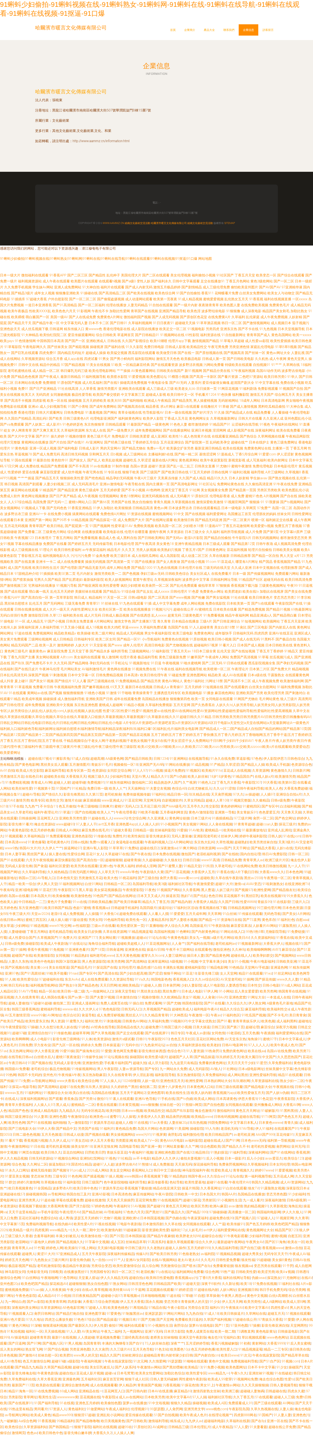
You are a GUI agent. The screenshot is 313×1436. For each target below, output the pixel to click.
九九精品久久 (69, 1111)
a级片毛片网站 (222, 938)
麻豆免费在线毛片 (95, 830)
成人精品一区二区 (46, 371)
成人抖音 (7, 681)
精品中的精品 (50, 365)
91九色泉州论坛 (152, 1045)
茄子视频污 (300, 323)
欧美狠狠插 (123, 508)
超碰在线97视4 (39, 759)
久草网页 (249, 508)
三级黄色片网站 (54, 532)
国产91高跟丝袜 (32, 973)
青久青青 (164, 621)
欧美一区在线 (57, 401)
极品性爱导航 (82, 395)
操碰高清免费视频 (133, 383)
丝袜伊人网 (229, 836)
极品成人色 (107, 538)
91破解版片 (270, 1111)
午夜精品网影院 (298, 436)
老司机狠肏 (112, 794)
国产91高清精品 (65, 305)
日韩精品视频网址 (241, 908)
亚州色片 (50, 1075)
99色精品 (236, 967)
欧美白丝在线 (79, 1093)
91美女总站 (80, 1140)
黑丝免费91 (171, 991)
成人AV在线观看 (234, 675)
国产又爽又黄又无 (46, 430)
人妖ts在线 (284, 848)
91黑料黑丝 (288, 1111)
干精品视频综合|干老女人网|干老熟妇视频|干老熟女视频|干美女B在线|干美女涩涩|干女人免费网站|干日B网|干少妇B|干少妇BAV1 (158, 741)
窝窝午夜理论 (143, 580)
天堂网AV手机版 (256, 967)
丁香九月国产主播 (21, 657)
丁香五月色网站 (238, 281)
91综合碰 (128, 591)
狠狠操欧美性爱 (72, 478)
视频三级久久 (98, 776)
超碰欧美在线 (54, 776)
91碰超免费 (177, 675)
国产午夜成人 (49, 377)
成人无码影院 (198, 1069)
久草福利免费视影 (158, 705)
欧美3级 (160, 884)
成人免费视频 (73, 914)
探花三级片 (287, 824)
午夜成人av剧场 (198, 1033)
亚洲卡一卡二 (46, 562)
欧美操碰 (84, 633)
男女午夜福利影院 (158, 633)
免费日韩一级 (97, 788)
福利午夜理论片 (46, 812)
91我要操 (272, 502)
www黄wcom (188, 878)
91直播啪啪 (154, 926)
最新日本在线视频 (138, 687)
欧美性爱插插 (280, 341)
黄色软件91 (60, 460)
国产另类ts (87, 1099)
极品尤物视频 (59, 1069)
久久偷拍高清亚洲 (258, 484)
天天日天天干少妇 (241, 1063)
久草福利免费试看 (153, 627)
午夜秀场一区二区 (277, 878)
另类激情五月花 (12, 776)
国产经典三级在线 (117, 442)
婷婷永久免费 (91, 1045)
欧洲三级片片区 (277, 860)
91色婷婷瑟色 (72, 424)
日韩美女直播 (205, 466)
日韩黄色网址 (215, 550)
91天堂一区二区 (115, 597)
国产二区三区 (77, 275)
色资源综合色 (301, 765)
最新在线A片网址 (165, 460)
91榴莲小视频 (178, 377)
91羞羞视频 (94, 412)
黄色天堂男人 (297, 359)
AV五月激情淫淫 (17, 1015)
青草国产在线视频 (144, 311)
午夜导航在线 (135, 484)
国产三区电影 (257, 627)
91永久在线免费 (222, 759)
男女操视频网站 (122, 1135)
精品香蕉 (152, 407)
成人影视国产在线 (240, 430)
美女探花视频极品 (107, 890)
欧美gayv (7, 341)
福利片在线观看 (112, 287)
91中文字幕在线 (267, 383)
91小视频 (191, 961)
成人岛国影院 (170, 556)
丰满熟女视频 (173, 967)
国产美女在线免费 (298, 591)
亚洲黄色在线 (135, 950)
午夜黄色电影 (177, 938)
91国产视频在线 (40, 1063)
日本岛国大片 (40, 896)
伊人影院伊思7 (274, 759)
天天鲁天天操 (291, 812)
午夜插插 (267, 1033)
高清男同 (305, 699)
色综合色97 (176, 1051)
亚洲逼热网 (278, 967)
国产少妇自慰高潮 (133, 973)
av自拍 (171, 1045)
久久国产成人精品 (192, 478)
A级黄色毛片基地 (280, 1003)
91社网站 (230, 1069)
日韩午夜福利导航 (250, 788)
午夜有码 (7, 890)
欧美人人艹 (117, 788)
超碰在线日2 (149, 848)
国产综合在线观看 (290, 275)
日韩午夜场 (264, 544)
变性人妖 (143, 281)
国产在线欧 (230, 854)
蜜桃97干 (270, 1039)
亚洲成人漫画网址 (85, 1003)
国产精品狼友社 (284, 890)
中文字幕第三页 (133, 395)
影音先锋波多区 (158, 836)
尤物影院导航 (275, 932)
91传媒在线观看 (250, 914)
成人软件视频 (71, 472)
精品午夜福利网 (237, 615)
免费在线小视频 (292, 383)
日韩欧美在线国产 (170, 371)
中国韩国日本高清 (50, 341)
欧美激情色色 (81, 896)
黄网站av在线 (37, 693)
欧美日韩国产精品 (58, 908)
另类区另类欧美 (269, 490)
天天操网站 (136, 788)
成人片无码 (92, 615)
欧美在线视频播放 (137, 609)
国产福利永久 (161, 281)
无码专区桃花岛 (93, 1111)
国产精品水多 (100, 651)
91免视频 (56, 950)
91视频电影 (196, 329)
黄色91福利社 (194, 681)
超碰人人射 (61, 782)
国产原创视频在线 (209, 353)
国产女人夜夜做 (168, 562)
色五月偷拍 (67, 806)
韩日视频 (11, 484)
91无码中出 (130, 1045)
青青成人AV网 (41, 782)
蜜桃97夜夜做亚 (68, 1057)
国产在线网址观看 (159, 520)
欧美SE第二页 (65, 574)
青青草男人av (253, 860)
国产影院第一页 (197, 442)
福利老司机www (102, 955)
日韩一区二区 (298, 854)
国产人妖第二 (35, 424)
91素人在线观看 (121, 1099)
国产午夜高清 (145, 544)
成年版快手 (223, 633)
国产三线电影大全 (22, 1129)
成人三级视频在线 (24, 550)
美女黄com (38, 967)
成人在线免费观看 (94, 979)
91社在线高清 (67, 389)
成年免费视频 (35, 705)
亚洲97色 (12, 973)
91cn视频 (155, 771)
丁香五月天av (180, 651)
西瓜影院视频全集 (262, 663)
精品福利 (95, 597)
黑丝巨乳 (252, 896)
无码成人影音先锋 (18, 866)
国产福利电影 (67, 448)
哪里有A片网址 (246, 562)
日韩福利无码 (243, 633)
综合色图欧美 (210, 1146)
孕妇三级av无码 (152, 574)
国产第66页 (101, 502)
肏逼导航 (88, 1015)
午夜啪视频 (170, 663)
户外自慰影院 (58, 299)
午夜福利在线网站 (284, 424)
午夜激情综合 (78, 1117)
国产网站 (110, 412)
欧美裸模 (18, 317)
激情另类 (22, 800)
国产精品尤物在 (134, 448)
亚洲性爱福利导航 (263, 1075)
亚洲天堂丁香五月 (174, 490)
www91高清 (210, 860)
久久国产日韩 (228, 902)
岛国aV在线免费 (279, 1051)
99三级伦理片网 (269, 908)
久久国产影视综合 (135, 341)
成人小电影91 (40, 1039)
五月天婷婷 (193, 687)
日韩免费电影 (74, 412)
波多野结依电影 (213, 311)
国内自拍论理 (250, 854)
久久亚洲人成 (273, 418)
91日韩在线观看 (235, 663)
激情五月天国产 (262, 395)
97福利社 (159, 794)
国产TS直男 (251, 920)
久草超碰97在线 (117, 854)
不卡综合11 (48, 806)
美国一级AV (59, 317)
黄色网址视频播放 (35, 496)
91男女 (104, 359)
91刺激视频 (58, 675)
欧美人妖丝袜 (198, 776)
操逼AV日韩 (155, 950)
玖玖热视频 (198, 1123)
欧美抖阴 (113, 1111)
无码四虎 (42, 395)
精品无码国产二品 (24, 645)
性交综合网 (137, 818)
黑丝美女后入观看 (54, 765)
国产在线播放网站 (176, 430)
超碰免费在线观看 (132, 914)
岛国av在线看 (18, 896)
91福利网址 (33, 1093)
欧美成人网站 (204, 1099)
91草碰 (223, 407)
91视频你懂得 (75, 436)
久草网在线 (291, 365)
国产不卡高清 (79, 466)
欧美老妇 (213, 1045)
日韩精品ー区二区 (117, 884)
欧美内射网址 (277, 460)
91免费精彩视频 (17, 782)
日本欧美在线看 (225, 609)
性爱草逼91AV (122, 526)
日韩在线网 (219, 472)
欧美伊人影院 (153, 418)
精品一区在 (47, 991)
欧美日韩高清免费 (298, 580)
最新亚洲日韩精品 (208, 448)
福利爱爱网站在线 (289, 1033)
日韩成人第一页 (214, 359)
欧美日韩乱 (55, 526)
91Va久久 (142, 979)
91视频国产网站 (169, 890)
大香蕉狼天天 (76, 776)
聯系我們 (228, 30)
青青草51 (93, 603)
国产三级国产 (150, 472)
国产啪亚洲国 (88, 586)
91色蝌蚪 (183, 932)
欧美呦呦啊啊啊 (259, 950)
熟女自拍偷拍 (142, 502)
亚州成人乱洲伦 (279, 830)
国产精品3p (112, 591)
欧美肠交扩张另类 (180, 448)
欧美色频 (268, 1021)
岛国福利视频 (164, 932)
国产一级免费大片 (120, 430)
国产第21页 (235, 1027)
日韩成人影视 (175, 347)
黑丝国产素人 (37, 854)
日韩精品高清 (142, 508)
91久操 (219, 412)
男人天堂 (286, 556)
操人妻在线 (57, 854)
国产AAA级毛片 (173, 806)
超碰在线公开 (183, 609)
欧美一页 (198, 699)
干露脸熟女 (275, 675)
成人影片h (54, 424)
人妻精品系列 (158, 920)
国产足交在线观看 (130, 1033)
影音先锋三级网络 (66, 1039)
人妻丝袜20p (178, 1123)
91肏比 (241, 627)
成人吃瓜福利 (92, 383)
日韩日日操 (191, 860)
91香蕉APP (57, 275)
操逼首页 (172, 896)
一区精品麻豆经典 (136, 365)
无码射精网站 (228, 401)
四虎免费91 (48, 353)
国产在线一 (186, 353)
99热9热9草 (255, 932)
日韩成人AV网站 (68, 830)
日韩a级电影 (137, 597)
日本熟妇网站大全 (217, 1081)
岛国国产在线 (178, 627)
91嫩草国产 (195, 657)
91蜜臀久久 (74, 1021)
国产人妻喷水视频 (183, 920)
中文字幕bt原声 (291, 532)
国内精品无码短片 (71, 353)
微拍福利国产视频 (137, 317)
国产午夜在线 (141, 854)
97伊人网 (210, 991)
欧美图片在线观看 (84, 281)
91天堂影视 (98, 645)
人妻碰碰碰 (16, 932)
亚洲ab (33, 407)
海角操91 (254, 1039)
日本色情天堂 (66, 878)
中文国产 (269, 1057)
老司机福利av (225, 944)
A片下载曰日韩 (246, 872)
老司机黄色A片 (58, 842)
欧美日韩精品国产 (218, 1135)
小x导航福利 (151, 639)
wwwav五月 (14, 1093)
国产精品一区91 (129, 639)
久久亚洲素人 (157, 818)
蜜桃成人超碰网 (111, 705)
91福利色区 (231, 1015)
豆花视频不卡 (234, 896)
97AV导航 (246, 1129)
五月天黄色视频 (128, 955)
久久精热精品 (57, 872)
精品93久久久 (217, 478)
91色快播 (224, 395)
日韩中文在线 (28, 365)
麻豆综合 (288, 950)
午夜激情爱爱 (203, 884)
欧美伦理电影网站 (102, 371)
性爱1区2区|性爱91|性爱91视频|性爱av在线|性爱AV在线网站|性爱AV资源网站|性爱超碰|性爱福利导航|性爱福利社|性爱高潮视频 (197, 711)
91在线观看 (17, 693)
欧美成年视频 (32, 699)
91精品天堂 (192, 866)
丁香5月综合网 (246, 454)
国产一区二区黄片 (236, 520)
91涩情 (229, 788)
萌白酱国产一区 (37, 317)
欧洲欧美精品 (128, 985)
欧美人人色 (273, 788)
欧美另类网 (115, 961)
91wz (268, 973)
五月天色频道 (51, 1135)
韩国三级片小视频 (177, 1027)
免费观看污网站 (287, 574)
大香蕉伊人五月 (203, 872)
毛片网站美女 (70, 669)
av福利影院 (193, 1140)
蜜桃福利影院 (195, 967)
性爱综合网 (75, 854)
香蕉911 (207, 293)
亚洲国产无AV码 (151, 765)
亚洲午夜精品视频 (188, 544)
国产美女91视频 (41, 681)
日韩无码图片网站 (82, 872)
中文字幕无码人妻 (74, 323)
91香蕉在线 (225, 872)
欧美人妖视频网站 (118, 580)
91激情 (111, 693)
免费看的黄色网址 (212, 1063)
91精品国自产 (242, 776)
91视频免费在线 (144, 669)
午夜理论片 (239, 669)
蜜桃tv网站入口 (80, 502)
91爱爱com (267, 454)
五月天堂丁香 (78, 651)
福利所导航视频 (232, 532)
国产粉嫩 (198, 597)
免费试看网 (153, 1003)
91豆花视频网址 (158, 944)
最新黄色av (37, 651)
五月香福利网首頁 (173, 812)
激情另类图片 (107, 389)
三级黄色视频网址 (272, 586)
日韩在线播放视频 (28, 609)
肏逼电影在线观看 (129, 842)
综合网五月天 (285, 395)
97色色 (256, 759)
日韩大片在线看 (250, 418)
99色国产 (100, 896)
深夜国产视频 (38, 675)
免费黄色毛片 (279, 305)
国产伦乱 (200, 896)
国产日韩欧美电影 (240, 359)
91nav (73, 973)
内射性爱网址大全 (84, 609)
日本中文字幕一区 (81, 675)
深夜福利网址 (265, 430)
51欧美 (116, 365)
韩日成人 (81, 597)
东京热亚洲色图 (86, 705)
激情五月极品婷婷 (167, 287)
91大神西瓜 (178, 1015)
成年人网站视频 (192, 603)
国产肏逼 (40, 866)
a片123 (299, 556)
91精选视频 (39, 926)
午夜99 (292, 586)
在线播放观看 (92, 532)
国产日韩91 (118, 323)
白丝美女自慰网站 (262, 687)
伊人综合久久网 (176, 926)
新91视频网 (193, 371)
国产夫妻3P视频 (102, 997)
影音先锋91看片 (20, 824)
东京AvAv (72, 979)
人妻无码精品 (137, 305)
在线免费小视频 (59, 514)
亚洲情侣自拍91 (40, 1033)
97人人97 (139, 771)
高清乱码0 (40, 418)
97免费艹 (264, 508)
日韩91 (141, 1039)
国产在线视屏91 (157, 1033)
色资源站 (99, 771)
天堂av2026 (40, 914)
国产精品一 (206, 920)
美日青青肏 (297, 1015)
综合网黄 (74, 532)
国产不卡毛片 (277, 1015)
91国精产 (63, 788)
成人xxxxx (161, 591)
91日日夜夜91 (163, 323)
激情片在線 (73, 800)
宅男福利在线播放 (41, 586)
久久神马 (238, 950)
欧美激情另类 (285, 776)
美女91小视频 (238, 961)
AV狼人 (215, 1069)
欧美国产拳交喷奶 (106, 395)
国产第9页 (271, 532)
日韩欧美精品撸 (100, 902)
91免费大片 (67, 938)
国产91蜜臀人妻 (170, 866)
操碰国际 (136, 1057)
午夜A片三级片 (145, 478)
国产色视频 (130, 574)
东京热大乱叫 (204, 842)
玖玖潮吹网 (241, 1081)
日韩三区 (218, 1027)
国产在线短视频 (243, 651)
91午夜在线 (165, 669)
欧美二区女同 (105, 639)
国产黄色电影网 (27, 765)
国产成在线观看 (16, 591)
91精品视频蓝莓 (140, 932)
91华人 (292, 377)
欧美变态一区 (266, 275)
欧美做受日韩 (166, 353)
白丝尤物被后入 (200, 788)
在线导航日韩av (20, 1057)
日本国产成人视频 (250, 645)
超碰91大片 (224, 884)
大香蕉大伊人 (273, 944)
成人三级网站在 (135, 454)
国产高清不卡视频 (18, 401)
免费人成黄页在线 (114, 1003)
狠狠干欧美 (130, 472)
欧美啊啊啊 (20, 1039)
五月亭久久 (195, 806)
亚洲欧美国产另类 (249, 693)
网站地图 (205, 259)
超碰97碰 (19, 1033)
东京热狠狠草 (94, 424)
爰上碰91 (21, 681)
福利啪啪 (59, 1123)
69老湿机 (234, 1033)
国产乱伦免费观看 (183, 586)
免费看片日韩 (43, 687)
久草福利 (238, 317)
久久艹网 (192, 1146)
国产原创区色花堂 (193, 317)
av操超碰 (252, 794)
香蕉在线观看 (106, 1105)
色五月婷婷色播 (42, 830)
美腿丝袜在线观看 (88, 591)
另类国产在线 (121, 502)
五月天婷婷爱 (110, 490)
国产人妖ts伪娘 (277, 1093)
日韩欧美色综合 (177, 574)
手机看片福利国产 (117, 1063)
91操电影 (7, 621)
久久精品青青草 (156, 1015)
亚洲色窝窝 (237, 997)
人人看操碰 (280, 412)
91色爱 (193, 591)
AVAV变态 (253, 884)
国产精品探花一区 (103, 520)
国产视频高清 (234, 353)
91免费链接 (296, 932)
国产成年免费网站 (103, 407)
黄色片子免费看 (59, 902)
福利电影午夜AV (206, 1009)
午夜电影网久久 (34, 347)
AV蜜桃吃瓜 (203, 609)
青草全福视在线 (130, 412)
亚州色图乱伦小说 (298, 418)
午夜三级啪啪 (87, 806)
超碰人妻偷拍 (18, 1003)
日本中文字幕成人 (292, 1039)
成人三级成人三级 (160, 389)
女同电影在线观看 (219, 699)
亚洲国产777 (87, 938)
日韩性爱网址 (301, 514)
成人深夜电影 (251, 311)
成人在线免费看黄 (70, 562)
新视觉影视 (236, 460)
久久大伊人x (88, 1009)
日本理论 (304, 615)
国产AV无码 (178, 383)
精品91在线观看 (250, 973)
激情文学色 (122, 621)
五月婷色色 (8, 908)
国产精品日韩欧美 (138, 759)
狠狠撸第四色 (180, 699)
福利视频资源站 (30, 281)
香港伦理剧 (26, 412)
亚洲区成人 (302, 633)
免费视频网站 (43, 633)
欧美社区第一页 (111, 609)
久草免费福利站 (214, 1075)
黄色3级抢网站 (261, 281)
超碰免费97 (154, 1027)
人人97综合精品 (20, 502)
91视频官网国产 (236, 502)
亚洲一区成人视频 (43, 448)
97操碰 (32, 1027)
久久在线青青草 (27, 997)
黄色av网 (161, 508)
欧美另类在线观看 (84, 866)
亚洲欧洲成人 (96, 341)
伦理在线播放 (116, 305)
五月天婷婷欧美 (94, 401)
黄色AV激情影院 (201, 812)
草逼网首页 (125, 335)
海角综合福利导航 (101, 944)
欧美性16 (176, 436)
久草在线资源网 (115, 932)
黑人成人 (63, 1105)
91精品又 (291, 651)
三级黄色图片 (192, 615)
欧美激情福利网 (292, 681)
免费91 (23, 389)
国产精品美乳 (182, 401)
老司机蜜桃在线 (20, 371)
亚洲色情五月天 (172, 1081)
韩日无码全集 (18, 985)
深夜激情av (169, 848)
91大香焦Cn (109, 914)
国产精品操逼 (204, 1057)
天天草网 (214, 914)
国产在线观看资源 (164, 365)
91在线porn (292, 836)
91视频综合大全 (55, 1093)
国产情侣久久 (52, 794)
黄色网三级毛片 (16, 651)
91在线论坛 (78, 944)
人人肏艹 (178, 944)
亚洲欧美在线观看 (132, 389)
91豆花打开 (47, 890)
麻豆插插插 (91, 800)
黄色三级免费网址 (283, 442)
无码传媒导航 (102, 544)
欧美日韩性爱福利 (67, 550)
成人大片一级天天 (56, 609)
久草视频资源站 (33, 359)
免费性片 (119, 836)
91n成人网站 (290, 985)
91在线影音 (281, 902)
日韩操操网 (27, 818)
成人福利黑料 (286, 1021)
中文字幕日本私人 (243, 1123)
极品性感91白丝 (149, 967)
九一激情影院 (78, 1123)
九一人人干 (296, 866)
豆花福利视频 (237, 550)
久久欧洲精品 (170, 997)
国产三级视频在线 (101, 681)
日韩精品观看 (115, 424)
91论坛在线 (157, 938)
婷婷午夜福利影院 (253, 836)
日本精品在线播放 (185, 621)
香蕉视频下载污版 (244, 586)
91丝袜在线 (109, 603)
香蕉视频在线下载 (212, 908)
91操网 (20, 950)
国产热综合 (248, 436)
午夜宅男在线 (93, 472)
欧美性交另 (54, 800)
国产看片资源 (228, 377)
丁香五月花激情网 (236, 526)
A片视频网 (271, 496)
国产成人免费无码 (46, 454)
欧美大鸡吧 (112, 627)
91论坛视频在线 (116, 1057)
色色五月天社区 (183, 1039)
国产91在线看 (214, 1003)
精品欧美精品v (65, 633)
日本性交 (254, 985)
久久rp (218, 788)
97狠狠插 (223, 586)
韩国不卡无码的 (30, 1075)
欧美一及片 (47, 645)
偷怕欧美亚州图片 (244, 287)
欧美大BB (114, 401)
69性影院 (192, 335)
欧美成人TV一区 (146, 1140)
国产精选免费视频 (251, 609)
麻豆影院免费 (57, 651)
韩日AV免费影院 (274, 854)
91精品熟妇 (79, 955)
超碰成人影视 (156, 395)
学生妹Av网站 (42, 287)
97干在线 (16, 806)
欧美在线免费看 (288, 430)
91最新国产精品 (139, 424)
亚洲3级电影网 (26, 890)
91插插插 (47, 574)
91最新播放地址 (254, 830)
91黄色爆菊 (36, 842)
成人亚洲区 (159, 436)
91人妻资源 (195, 1051)
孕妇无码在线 (99, 663)
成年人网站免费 (118, 568)
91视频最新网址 (249, 944)
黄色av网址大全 (278, 353)
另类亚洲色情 (239, 347)
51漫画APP (213, 526)
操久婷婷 (57, 436)
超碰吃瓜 (130, 460)
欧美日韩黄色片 (261, 597)
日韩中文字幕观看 (186, 281)
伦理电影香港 (220, 496)
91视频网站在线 (172, 335)
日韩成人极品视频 (115, 615)
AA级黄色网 (114, 759)
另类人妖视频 (146, 550)
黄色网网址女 (199, 418)
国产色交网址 (285, 818)
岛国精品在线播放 (155, 699)
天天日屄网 (108, 985)
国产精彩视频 (79, 347)
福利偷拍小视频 (203, 275)
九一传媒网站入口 (99, 991)
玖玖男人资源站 (97, 1087)
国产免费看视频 (86, 538)
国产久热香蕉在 (203, 705)
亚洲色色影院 (82, 836)
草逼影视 (243, 759)
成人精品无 (34, 621)
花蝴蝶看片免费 (226, 293)
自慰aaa (302, 920)
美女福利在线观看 (87, 657)
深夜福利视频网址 (33, 1099)
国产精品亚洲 (67, 490)
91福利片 (107, 1129)
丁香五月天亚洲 (292, 621)
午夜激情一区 (199, 1015)
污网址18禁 (214, 681)
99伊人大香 (46, 1129)
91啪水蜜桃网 (190, 663)
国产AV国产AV (270, 287)
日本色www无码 (253, 1140)
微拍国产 (188, 854)
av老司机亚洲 (244, 1135)
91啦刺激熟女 (272, 884)
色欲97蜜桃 (81, 908)
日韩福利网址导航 (224, 580)
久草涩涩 (144, 460)
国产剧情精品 (191, 287)
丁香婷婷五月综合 (145, 442)
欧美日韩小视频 (220, 639)
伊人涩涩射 (285, 454)
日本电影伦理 (124, 544)
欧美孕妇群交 (263, 955)
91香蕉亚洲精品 (80, 508)
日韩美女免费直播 (79, 621)
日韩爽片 (106, 806)
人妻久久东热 (18, 961)
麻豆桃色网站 (225, 693)
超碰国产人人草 (181, 1057)
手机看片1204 (205, 395)
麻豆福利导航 (55, 771)
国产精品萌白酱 (285, 615)
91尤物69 (223, 466)
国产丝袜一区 (255, 353)
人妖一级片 (150, 1081)
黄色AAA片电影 (171, 1140)
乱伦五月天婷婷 (62, 591)
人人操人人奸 (148, 824)
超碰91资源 (157, 466)
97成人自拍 (80, 759)
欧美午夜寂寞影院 (213, 460)
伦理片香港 (128, 657)
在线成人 (12, 1099)
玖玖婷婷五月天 (228, 1057)
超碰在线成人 (214, 1140)
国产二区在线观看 (155, 275)
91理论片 (46, 550)
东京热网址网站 (21, 1051)
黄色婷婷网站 (231, 806)
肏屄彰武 (174, 1135)
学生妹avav (258, 478)
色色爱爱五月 (269, 812)
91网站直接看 (173, 1146)
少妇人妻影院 (191, 985)
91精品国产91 (220, 424)
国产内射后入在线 (282, 627)
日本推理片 (43, 538)
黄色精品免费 (125, 1129)
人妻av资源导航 (131, 1069)
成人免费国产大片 (131, 520)
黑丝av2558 (253, 878)
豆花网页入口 (47, 818)
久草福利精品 (34, 836)
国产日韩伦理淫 (12, 705)
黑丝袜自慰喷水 (16, 603)
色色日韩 (215, 896)
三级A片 (206, 621)
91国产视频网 (99, 526)
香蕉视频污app (224, 1093)
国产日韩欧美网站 (151, 538)
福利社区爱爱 (59, 866)
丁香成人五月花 (176, 418)
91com (211, 562)
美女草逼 (7, 926)
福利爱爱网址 (216, 514)
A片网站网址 (103, 621)
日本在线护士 (259, 442)
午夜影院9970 (158, 1039)
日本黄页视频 (128, 1105)
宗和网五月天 (99, 454)
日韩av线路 (79, 842)
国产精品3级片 (22, 293)
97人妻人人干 (86, 824)
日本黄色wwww (271, 1123)
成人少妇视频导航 (53, 407)
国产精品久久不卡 (235, 1146)
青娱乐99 (264, 902)
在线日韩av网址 (12, 920)
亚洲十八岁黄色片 (171, 1087)
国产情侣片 (63, 681)
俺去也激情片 (205, 1111)
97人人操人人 (110, 1081)
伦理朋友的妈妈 (264, 514)
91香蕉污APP (10, 597)
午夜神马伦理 (49, 669)
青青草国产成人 (258, 335)
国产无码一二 (57, 502)
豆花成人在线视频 (237, 771)
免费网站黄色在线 (230, 484)
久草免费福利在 (280, 1063)
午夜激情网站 (18, 1146)
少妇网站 (22, 926)
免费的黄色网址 (234, 1051)
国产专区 (151, 1069)
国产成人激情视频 (243, 407)
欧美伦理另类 (274, 693)
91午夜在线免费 (285, 484)
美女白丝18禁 (224, 627)
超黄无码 (174, 615)
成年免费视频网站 (148, 430)
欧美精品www (201, 1117)
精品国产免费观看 (54, 466)
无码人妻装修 (181, 836)
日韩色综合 (295, 759)
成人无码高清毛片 (85, 484)
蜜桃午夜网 (157, 532)
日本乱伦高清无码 (13, 675)
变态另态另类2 (285, 597)
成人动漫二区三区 (194, 556)
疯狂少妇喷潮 (131, 586)
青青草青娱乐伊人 (246, 1021)
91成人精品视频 (190, 299)
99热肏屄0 (213, 1051)
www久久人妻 (287, 979)
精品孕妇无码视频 (119, 478)
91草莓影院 (13, 347)
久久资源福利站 (263, 938)
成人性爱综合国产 (22, 938)
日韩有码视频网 (226, 1117)
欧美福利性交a (278, 1009)
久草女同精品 (194, 800)
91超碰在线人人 (100, 818)
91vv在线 (80, 902)
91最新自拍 (41, 460)
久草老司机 (23, 812)
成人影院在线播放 (144, 329)
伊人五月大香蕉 (102, 1140)
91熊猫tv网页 (192, 1105)
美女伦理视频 (180, 275)
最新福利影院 (93, 580)
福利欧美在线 (73, 615)
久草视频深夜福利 (167, 580)
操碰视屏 (96, 347)
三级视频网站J (140, 651)
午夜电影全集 (158, 383)
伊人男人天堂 (47, 884)
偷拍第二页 (61, 1003)
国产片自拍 (57, 442)
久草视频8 (293, 472)
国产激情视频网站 (256, 323)
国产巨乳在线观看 (24, 353)
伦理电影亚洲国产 (103, 418)
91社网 (194, 490)
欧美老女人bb (185, 389)
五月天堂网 (181, 705)
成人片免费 (253, 532)
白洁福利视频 (290, 806)
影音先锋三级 (208, 973)
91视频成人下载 (33, 508)
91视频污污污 (162, 609)
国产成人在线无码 (246, 639)
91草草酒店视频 (208, 323)
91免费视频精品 (127, 681)
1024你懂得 (131, 1081)
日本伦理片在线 (190, 568)
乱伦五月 (36, 603)
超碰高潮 (97, 759)
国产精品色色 (88, 985)
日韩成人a (161, 687)
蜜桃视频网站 (162, 514)
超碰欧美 (207, 878)
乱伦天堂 (224, 651)
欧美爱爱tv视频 (262, 526)
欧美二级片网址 (103, 633)
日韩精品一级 (143, 830)
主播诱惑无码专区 (167, 693)
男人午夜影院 (107, 1069)
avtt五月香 (106, 824)
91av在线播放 (100, 466)
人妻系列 (194, 383)
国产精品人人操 (252, 765)
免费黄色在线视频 (175, 639)
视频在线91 (294, 944)
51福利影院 (160, 651)
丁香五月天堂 (245, 275)
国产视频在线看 (97, 1135)
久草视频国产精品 (156, 1009)
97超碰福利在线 (51, 979)
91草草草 (116, 848)
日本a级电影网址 (251, 1069)
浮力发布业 (42, 1045)
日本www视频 (132, 1111)
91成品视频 (199, 765)
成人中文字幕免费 (166, 603)
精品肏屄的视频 (178, 1117)
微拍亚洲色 (221, 950)
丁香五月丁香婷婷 (269, 651)
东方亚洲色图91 (31, 908)
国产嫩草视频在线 (95, 687)
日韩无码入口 (131, 1009)
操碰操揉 (50, 699)
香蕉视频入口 (183, 979)
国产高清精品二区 (112, 293)
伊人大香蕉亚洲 (46, 1051)
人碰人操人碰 (57, 920)
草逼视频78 (23, 454)
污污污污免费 (81, 556)
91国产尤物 (172, 1003)
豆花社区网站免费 (209, 1039)
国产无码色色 (56, 508)
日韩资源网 (206, 848)
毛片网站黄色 (269, 699)
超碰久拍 (139, 1063)
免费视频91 (96, 782)
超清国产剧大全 (242, 383)
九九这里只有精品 (183, 1063)
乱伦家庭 (253, 317)
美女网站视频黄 (48, 657)
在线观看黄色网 (297, 675)
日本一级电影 (231, 508)
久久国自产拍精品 (18, 418)
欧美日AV (242, 938)
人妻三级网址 (175, 955)
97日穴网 (11, 466)
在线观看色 (203, 950)
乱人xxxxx (159, 615)
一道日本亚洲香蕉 (38, 305)
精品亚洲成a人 (261, 615)
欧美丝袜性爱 (22, 788)
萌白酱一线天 (39, 591)
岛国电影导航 (129, 1146)
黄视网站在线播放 (35, 442)
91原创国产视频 (69, 383)
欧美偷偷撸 (60, 896)
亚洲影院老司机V (206, 836)
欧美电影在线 (113, 532)
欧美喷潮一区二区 (217, 669)
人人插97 (267, 794)
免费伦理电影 (263, 466)
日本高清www (15, 842)
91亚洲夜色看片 (77, 950)
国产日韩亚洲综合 (226, 621)
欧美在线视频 (233, 448)
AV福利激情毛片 (94, 669)
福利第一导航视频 (280, 1140)
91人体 (10, 979)
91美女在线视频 (98, 365)
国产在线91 (76, 442)
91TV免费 (22, 1081)
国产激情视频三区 (13, 586)
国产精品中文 (66, 1129)
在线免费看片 (221, 574)
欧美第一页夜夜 (165, 299)
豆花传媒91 (285, 1135)
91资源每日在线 (229, 920)
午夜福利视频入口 (158, 842)
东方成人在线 (96, 430)
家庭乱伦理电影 (262, 347)
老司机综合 (39, 1069)
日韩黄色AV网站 (134, 1021)
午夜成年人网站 (217, 657)
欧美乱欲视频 (112, 460)
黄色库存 (269, 920)
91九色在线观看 (131, 603)
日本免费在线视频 (166, 854)
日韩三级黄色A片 (76, 418)
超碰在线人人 (241, 955)
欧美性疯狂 (136, 836)
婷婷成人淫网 (146, 866)
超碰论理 (252, 1027)
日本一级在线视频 (178, 412)
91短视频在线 (212, 687)
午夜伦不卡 (100, 311)
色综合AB (179, 788)
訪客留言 (268, 30)
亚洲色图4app (126, 824)
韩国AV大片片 (29, 848)
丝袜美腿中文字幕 (279, 1069)
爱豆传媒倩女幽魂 (216, 383)
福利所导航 (119, 651)
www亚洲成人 (112, 800)
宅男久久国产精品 (47, 580)
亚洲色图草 (155, 1093)
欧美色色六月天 (64, 311)
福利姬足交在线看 (279, 520)
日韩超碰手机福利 (124, 908)
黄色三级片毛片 (99, 436)
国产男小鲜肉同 (122, 359)
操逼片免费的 (174, 771)
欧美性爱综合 (27, 979)
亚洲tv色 (105, 866)
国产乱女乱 (144, 591)
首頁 (173, 30)
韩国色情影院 (192, 1003)
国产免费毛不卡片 (39, 663)
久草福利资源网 (73, 430)
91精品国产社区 (250, 580)
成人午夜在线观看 (56, 281)
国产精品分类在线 (216, 371)
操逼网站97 (72, 848)
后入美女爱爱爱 (246, 991)
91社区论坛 (207, 484)
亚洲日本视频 (201, 430)
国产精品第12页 (243, 544)
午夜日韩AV (17, 1063)
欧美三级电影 (182, 633)
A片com (66, 657)
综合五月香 (54, 359)
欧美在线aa (256, 1051)
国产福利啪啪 (133, 401)
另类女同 (95, 920)
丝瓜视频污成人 (281, 657)
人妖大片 (82, 645)
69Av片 (221, 997)
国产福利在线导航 (200, 944)
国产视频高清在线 (131, 407)
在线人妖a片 (264, 776)
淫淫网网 (219, 430)
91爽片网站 (188, 848)
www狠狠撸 (149, 1105)
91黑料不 (268, 639)
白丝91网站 (93, 884)
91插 (148, 603)
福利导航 (257, 472)
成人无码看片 (180, 496)
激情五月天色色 (168, 359)
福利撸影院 (240, 395)
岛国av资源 (138, 466)
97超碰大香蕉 (36, 299)
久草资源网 (260, 771)
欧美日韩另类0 (275, 377)
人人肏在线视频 (220, 824)
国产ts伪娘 (178, 776)
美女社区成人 (200, 574)
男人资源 (57, 1021)
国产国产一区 (75, 341)
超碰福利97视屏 (206, 645)
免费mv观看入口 (101, 842)
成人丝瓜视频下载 (35, 329)
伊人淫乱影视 (143, 1075)
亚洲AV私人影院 (95, 848)
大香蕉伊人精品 (205, 902)
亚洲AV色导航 (145, 1099)
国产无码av (174, 538)
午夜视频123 (24, 538)
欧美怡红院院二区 (53, 335)
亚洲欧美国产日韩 (99, 699)
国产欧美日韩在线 (175, 472)
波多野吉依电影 (293, 371)
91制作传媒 (120, 466)
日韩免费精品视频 (109, 675)
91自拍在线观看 (161, 305)
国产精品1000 (141, 568)
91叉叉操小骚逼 (72, 627)
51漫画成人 (225, 454)
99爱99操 (67, 1051)
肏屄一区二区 (263, 818)
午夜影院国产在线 (289, 603)
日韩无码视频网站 (265, 538)
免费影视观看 (268, 389)
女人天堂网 (228, 973)
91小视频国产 (170, 824)
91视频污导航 (66, 586)
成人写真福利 (256, 460)
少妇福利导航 (120, 776)
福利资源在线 (210, 335)
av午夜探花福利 (94, 550)
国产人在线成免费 (82, 317)
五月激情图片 (79, 765)
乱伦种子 (113, 275)
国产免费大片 (281, 669)
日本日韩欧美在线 (279, 645)
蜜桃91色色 (254, 496)
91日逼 (156, 663)
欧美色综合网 (165, 293)
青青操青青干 (142, 693)
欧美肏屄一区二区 (155, 586)
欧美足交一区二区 (173, 329)
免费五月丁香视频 (288, 526)
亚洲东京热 (228, 329)
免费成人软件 (10, 496)
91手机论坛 (119, 663)
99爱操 (182, 830)
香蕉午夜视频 (37, 950)
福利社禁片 (93, 1021)
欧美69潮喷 (158, 341)
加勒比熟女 (298, 311)
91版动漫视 (78, 920)
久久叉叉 (128, 550)
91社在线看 (239, 597)
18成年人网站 (249, 401)
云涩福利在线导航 (245, 424)
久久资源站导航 (121, 979)
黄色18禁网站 (130, 496)
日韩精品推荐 (240, 556)
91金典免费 (100, 556)
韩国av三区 (27, 878)
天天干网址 (241, 848)
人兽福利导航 (49, 627)
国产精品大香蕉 (263, 848)
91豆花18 (189, 973)
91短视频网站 (251, 621)
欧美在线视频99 (273, 896)
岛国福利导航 (142, 884)
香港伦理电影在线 (116, 329)
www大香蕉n (66, 1081)
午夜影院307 (251, 782)
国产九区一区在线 (65, 1045)
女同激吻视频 (60, 395)
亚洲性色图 (57, 1117)
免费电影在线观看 (13, 407)
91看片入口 (227, 645)
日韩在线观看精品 (206, 508)
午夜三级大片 (19, 914)
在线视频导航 (198, 759)
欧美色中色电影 (42, 961)
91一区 (20, 621)
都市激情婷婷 (198, 424)
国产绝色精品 (95, 478)
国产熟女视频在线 (282, 478)
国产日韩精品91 (147, 335)
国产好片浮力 (203, 412)
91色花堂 (265, 1099)
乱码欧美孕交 (220, 442)
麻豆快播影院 (65, 860)
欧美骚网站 (271, 621)
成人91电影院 (213, 985)
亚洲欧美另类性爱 (72, 818)
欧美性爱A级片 (156, 1057)
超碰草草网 (80, 1033)
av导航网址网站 (43, 1081)
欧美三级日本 (120, 556)
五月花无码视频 (16, 526)
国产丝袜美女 (57, 347)
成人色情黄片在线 (197, 436)
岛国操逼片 (198, 926)
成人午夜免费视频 (274, 317)
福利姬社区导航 (180, 884)
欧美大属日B (251, 1057)
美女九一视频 (199, 938)
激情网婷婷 (65, 645)
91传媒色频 (62, 1033)
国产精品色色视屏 (24, 377)
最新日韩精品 (70, 377)
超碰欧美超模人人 (130, 944)
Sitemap (229, 223)
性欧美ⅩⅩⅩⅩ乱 (40, 311)
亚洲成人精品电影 (43, 1111)
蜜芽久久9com (152, 955)
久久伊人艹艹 (52, 848)
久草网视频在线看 (271, 436)
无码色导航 (272, 914)
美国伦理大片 (131, 275)
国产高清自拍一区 (35, 597)
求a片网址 (168, 407)
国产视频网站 (285, 955)
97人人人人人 (258, 1045)
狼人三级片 (288, 699)
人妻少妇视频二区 (57, 484)
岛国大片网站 (147, 1129)
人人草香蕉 (87, 389)
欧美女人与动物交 (281, 293)
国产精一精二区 (186, 454)
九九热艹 (31, 806)
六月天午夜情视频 (39, 860)
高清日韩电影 (154, 645)
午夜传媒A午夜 (69, 1075)
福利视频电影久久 (56, 556)
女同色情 (218, 1033)
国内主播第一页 (158, 484)
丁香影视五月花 (30, 556)
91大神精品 (30, 335)
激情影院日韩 (38, 615)
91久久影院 (134, 347)
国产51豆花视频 (177, 872)
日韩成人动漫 (73, 1135)
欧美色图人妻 (230, 305)
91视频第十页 (44, 788)
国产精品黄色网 (217, 955)
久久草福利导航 (34, 872)
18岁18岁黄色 (220, 776)
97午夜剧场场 (218, 926)
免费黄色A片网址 (110, 317)
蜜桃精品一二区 (83, 1105)
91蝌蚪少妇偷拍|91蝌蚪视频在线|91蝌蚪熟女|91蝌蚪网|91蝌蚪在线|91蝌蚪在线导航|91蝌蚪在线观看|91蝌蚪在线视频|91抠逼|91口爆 (98, 259)
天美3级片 (286, 842)
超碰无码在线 (274, 580)
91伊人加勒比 (103, 508)
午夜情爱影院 (133, 890)
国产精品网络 (78, 663)
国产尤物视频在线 (179, 645)
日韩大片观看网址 (49, 412)
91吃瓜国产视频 (253, 1015)
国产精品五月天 (47, 478)
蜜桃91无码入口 (126, 806)
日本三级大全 (195, 532)
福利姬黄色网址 (130, 418)
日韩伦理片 (178, 591)
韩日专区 (177, 1033)
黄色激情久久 (281, 771)
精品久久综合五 (232, 1009)
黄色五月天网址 (248, 1111)
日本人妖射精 (239, 478)
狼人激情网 (110, 657)
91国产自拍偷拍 (188, 293)
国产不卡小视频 (133, 490)
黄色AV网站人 (172, 681)
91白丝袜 (230, 914)
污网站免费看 (214, 365)
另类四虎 (212, 329)
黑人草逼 (85, 890)
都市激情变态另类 (293, 538)
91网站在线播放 (177, 765)
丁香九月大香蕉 (228, 782)
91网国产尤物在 (246, 699)
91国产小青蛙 (78, 407)
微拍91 (102, 1099)
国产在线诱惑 (140, 615)
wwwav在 (69, 1009)
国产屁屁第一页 (77, 526)
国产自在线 (288, 496)
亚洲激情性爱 (92, 1063)
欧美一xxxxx (302, 335)
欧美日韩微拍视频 (272, 866)
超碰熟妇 (241, 842)
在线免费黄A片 (219, 317)
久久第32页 (94, 794)
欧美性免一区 (136, 920)
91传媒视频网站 (83, 1069)
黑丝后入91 (134, 1015)
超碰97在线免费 (72, 1087)
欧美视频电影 (192, 693)
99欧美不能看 (148, 812)
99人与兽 (212, 1129)
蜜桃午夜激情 (241, 466)
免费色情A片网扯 (113, 514)
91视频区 (193, 771)
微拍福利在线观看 (35, 275)
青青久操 (291, 1123)
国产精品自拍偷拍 (217, 538)
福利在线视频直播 (277, 299)
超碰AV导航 (31, 794)
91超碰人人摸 (150, 985)
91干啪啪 (125, 693)
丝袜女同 (284, 514)
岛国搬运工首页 (239, 514)
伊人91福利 (264, 1129)
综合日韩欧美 (106, 335)
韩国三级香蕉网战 (25, 1009)
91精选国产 (48, 490)
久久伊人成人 (59, 1140)
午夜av (216, 1015)
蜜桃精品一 (213, 830)
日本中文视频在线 (266, 568)
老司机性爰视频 (58, 1146)
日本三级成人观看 (216, 544)
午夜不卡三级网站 (179, 950)
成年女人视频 (44, 293)
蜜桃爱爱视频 (213, 299)
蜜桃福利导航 (50, 1009)
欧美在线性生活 (178, 1093)
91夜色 (150, 890)
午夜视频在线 (283, 1087)
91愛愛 (106, 1051)
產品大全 (209, 30)
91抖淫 (207, 866)
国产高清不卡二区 (237, 681)
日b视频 (116, 454)
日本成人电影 (191, 991)
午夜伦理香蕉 (126, 812)
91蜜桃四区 (251, 806)
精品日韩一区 (177, 794)
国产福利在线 (114, 347)
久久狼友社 (172, 860)
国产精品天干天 (20, 323)
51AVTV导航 (28, 991)
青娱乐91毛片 (101, 765)
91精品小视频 (133, 705)
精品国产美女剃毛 (276, 311)
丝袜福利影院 (165, 830)
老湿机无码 (229, 1129)
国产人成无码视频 (165, 317)
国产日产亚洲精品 (43, 389)
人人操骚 (91, 914)
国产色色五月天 (289, 1117)
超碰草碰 (79, 782)
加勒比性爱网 (119, 311)
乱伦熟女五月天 (236, 299)
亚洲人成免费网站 (67, 287)
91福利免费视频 (289, 687)
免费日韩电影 (154, 347)
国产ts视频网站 (291, 502)
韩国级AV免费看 (17, 1069)
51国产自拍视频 (83, 812)
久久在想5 (47, 1027)
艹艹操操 (123, 371)
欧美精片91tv (212, 771)
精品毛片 (114, 550)
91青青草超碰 (244, 824)
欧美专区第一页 (78, 771)
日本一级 (239, 574)
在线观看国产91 (286, 1129)
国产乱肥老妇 (72, 580)
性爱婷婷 (14, 472)
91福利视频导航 (94, 377)
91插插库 (18, 299)
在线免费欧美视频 (254, 305)
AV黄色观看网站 (143, 371)
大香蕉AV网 (291, 1105)
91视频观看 (13, 836)
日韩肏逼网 (114, 950)
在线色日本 (33, 776)
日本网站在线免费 (28, 383)
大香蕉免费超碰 (296, 788)
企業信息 (248, 30)
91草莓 (263, 657)
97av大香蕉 (158, 1123)
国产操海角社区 (87, 1051)
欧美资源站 (102, 1039)
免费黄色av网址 (212, 591)
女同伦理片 (126, 967)
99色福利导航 (113, 920)
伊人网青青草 (21, 430)
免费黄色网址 (204, 633)
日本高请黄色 (226, 1099)
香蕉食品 (71, 1099)
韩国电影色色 (161, 979)
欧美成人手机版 (278, 765)
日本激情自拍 (126, 997)
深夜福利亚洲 (28, 627)
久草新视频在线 (183, 502)
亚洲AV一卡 (38, 514)
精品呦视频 (300, 669)
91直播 (304, 424)
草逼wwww (130, 627)
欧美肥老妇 (233, 591)
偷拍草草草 (206, 586)
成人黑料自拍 (126, 538)
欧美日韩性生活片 (46, 568)
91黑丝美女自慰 (149, 991)
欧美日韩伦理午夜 (153, 675)
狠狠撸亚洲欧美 (67, 293)
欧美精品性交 (197, 347)
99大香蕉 (270, 782)
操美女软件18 (81, 1146)
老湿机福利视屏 (208, 854)
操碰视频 (75, 401)
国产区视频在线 (17, 967)
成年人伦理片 (133, 645)
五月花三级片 (150, 806)
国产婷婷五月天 (80, 544)
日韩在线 (114, 341)
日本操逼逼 (111, 1045)
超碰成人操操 (96, 353)
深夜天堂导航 (125, 991)
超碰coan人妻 (266, 824)
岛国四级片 (148, 908)
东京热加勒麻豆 (94, 1075)
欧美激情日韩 (184, 520)
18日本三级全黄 (204, 651)
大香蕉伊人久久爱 (150, 1117)
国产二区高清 (158, 597)
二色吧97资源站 (251, 377)
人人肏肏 (208, 997)
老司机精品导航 (61, 932)
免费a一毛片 (156, 448)
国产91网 (232, 1140)
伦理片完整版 (10, 442)
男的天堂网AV (110, 448)
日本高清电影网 (273, 401)
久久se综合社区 (207, 979)
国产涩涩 (155, 973)
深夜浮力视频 (286, 1027)
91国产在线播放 (143, 562)
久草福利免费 (158, 1021)
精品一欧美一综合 (22, 884)
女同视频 (62, 955)
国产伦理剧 (69, 568)
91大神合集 (295, 407)
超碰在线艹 (239, 442)
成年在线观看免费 (127, 699)
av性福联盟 (81, 926)
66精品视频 (80, 520)
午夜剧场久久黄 (152, 872)
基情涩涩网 (207, 454)
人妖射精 (295, 317)
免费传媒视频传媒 (136, 794)
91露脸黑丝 (287, 926)
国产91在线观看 (12, 860)
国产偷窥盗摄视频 (110, 299)
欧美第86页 (287, 782)
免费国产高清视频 (243, 657)
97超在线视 (23, 633)
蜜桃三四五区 (36, 920)
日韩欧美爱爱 (139, 436)
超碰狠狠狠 (113, 860)
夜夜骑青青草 (208, 305)
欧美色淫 (194, 311)
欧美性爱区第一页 (130, 926)
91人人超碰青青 (201, 627)
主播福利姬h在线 (161, 454)
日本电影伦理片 (286, 466)
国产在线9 (111, 383)
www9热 (11, 848)
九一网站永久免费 (173, 1069)
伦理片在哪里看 (136, 532)
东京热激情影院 (189, 1075)
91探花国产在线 (105, 967)
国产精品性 (97, 275)
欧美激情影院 (44, 955)
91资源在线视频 (139, 514)
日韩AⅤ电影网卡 (234, 1045)
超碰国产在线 (22, 955)
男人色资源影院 (94, 961)
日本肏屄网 (171, 985)
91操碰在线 (89, 293)
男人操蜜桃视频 (205, 401)
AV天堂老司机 (230, 979)
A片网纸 (303, 914)
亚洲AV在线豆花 (281, 633)
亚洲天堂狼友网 (105, 1146)
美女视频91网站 (195, 824)
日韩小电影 (271, 985)
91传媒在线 (102, 836)
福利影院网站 (145, 359)
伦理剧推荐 (289, 568)
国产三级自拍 (148, 878)
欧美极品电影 (191, 359)
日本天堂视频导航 (291, 329)
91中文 (179, 514)
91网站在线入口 (232, 932)
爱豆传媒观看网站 (81, 335)
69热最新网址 (301, 609)
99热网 (11, 1075)
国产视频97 (243, 890)
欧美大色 (110, 878)
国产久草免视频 (103, 1033)
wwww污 (120, 818)
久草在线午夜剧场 (229, 878)
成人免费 (237, 496)
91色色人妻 (178, 424)
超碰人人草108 (217, 800)
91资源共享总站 (102, 1123)
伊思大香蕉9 (247, 1099)
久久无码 (60, 663)
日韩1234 (161, 759)
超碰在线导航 (249, 1117)
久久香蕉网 (191, 890)
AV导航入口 (46, 878)
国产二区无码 (212, 663)
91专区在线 (112, 472)
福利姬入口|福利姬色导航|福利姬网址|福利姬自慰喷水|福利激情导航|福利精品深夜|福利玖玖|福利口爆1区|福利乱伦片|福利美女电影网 (99, 729)
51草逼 (64, 812)
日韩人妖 (275, 836)
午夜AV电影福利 (262, 961)
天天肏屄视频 (221, 794)
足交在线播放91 (213, 281)
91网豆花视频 (228, 389)
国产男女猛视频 (218, 597)
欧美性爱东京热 (37, 1021)
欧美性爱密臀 (109, 586)
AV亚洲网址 (94, 442)
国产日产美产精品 (63, 496)
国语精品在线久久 (130, 1027)
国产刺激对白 (295, 693)
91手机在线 (166, 1099)
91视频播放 (126, 938)
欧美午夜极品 (18, 311)
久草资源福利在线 (265, 1081)
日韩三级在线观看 (229, 1087)
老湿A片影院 (193, 538)
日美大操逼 (201, 1027)
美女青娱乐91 (247, 812)
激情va (239, 884)
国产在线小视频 (193, 562)
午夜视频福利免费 (67, 687)
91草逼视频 (23, 687)
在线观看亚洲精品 (225, 436)
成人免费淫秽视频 (110, 1015)
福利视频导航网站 (43, 985)
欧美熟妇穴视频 (169, 550)
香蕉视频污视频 (36, 1140)
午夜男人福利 (124, 866)
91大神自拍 (91, 287)
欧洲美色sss (99, 1117)
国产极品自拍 (286, 639)
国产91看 (224, 1021)
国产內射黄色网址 (205, 932)
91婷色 (83, 1027)
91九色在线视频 (165, 568)
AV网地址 (54, 1015)
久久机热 (261, 359)
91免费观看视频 (58, 836)
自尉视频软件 (172, 800)
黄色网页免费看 (125, 1051)
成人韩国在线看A (53, 997)
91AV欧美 (196, 830)
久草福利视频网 (140, 323)
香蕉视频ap (100, 908)
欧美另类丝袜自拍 (263, 842)
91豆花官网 (133, 800)
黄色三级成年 (89, 490)
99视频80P (178, 1021)
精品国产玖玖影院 (179, 1111)
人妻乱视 (298, 353)
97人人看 (79, 681)
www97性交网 (60, 926)
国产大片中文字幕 (21, 436)
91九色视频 (268, 329)
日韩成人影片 (89, 448)
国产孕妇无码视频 (290, 663)
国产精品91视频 (278, 609)
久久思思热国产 (289, 1057)
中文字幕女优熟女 (201, 1021)
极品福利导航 (148, 657)
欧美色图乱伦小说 (295, 490)
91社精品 (79, 788)
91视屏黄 (159, 1135)
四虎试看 (91, 359)
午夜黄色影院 (18, 830)
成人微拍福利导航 (71, 699)
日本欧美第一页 (238, 603)
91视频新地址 (139, 663)
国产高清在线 (108, 973)
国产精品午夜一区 (46, 323)
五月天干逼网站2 (133, 1093)
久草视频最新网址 (223, 418)
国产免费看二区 (30, 532)
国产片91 (43, 436)
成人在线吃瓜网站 (145, 556)
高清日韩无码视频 (74, 454)
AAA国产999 (265, 1135)
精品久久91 (159, 776)
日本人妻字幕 (15, 854)
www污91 (143, 1135)
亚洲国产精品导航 (172, 311)
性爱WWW (248, 902)
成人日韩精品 (63, 639)
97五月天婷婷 (200, 472)
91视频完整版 (240, 800)
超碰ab (141, 938)
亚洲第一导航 (225, 812)
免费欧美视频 (144, 526)
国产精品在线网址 (122, 896)
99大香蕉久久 (296, 896)
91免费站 (131, 848)
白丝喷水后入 (44, 1057)
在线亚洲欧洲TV (297, 884)
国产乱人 (94, 460)
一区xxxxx (299, 299)
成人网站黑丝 (237, 1075)
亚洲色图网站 (197, 675)
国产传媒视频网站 (260, 574)
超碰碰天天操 (185, 323)
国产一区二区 (284, 281)
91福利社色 (285, 920)
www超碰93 (65, 824)
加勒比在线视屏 (272, 591)
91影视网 (84, 311)
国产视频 (55, 693)
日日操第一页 (206, 389)
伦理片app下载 (179, 341)
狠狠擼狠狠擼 (73, 693)
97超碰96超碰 (41, 1003)
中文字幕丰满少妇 (212, 961)
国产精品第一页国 (242, 490)
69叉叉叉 (117, 687)
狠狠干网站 (172, 973)
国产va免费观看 (12, 424)
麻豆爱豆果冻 (241, 926)
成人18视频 (94, 627)
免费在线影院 (215, 603)
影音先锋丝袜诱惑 (152, 1051)
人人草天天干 (108, 872)
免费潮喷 (49, 383)
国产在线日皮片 (26, 669)
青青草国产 (37, 526)
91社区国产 (225, 275)
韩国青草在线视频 (292, 991)
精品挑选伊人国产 (167, 782)
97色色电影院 (109, 1009)
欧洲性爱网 (262, 890)
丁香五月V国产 (193, 550)
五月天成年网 (195, 914)
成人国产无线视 (20, 568)
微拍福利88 (225, 1111)
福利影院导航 (165, 1075)
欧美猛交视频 (117, 353)
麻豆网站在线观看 (24, 490)
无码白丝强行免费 (13, 615)
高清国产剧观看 (31, 484)
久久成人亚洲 (241, 568)
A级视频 (176, 961)
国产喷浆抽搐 (23, 580)
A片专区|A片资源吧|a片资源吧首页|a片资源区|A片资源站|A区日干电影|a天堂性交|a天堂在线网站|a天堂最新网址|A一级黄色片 (216, 723)
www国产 (224, 848)
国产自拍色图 (213, 1105)
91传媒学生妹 (92, 1057)
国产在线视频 (195, 514)
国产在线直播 (24, 562)
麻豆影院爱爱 (50, 472)
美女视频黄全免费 (214, 490)
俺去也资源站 (44, 824)
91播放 (208, 693)
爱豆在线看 (30, 472)
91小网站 (226, 991)
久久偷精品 (260, 800)
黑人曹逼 (208, 890)
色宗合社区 (71, 1015)
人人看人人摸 (158, 914)
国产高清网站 (136, 961)
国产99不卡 (61, 520)
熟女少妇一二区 (292, 1081)
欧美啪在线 (231, 830)
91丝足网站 (282, 973)
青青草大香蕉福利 (18, 1105)
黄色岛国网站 (281, 335)
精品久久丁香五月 (155, 902)
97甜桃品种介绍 (26, 574)
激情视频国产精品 (205, 341)
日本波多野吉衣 (180, 508)
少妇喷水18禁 (193, 526)
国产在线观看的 (236, 687)
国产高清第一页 (118, 562)
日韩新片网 (301, 771)
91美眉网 (181, 1129)
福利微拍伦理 (193, 1135)
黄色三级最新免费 (172, 657)
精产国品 (266, 562)
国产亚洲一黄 (151, 1146)
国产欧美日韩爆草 (127, 902)
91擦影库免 (61, 759)
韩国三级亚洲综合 (18, 1117)
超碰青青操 (132, 860)
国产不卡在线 (248, 329)
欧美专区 (38, 800)
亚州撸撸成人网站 (267, 1105)
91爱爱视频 (137, 377)
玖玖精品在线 (199, 794)
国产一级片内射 (186, 305)
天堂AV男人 (140, 776)
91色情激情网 (25, 341)
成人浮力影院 (158, 1063)
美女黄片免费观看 (13, 639)
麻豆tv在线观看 (188, 407)
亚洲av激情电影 (112, 484)
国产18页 (98, 950)
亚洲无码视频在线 (155, 496)
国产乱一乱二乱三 (180, 466)
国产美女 (289, 914)
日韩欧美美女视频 (286, 550)
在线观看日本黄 (12, 520)
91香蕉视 (256, 299)
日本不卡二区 (99, 323)
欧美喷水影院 (117, 377)
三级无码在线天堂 (216, 568)
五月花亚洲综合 (172, 442)
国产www (115, 645)
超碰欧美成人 (182, 1009)
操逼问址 (165, 908)
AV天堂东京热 (235, 1039)
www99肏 (38, 1015)
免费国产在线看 (55, 544)
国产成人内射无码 (138, 287)
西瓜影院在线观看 (141, 353)
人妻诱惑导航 (235, 985)
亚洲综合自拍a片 (289, 794)
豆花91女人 (94, 854)
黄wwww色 (93, 329)
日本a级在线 (257, 675)
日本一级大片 (10, 275)
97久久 (238, 794)
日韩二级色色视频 (26, 1135)
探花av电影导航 (24, 1087)
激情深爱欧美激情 (209, 502)
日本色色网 (294, 872)
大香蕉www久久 (271, 872)
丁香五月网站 (63, 538)
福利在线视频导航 (188, 669)
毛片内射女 (84, 574)
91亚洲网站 (178, 759)
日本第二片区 (259, 669)
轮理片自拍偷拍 (260, 550)
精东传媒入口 (74, 329)
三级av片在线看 (103, 926)
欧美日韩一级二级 (71, 991)
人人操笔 (129, 1117)
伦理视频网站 (109, 496)
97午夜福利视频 (243, 371)
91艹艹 (276, 365)
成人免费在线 (29, 466)
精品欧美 (214, 675)
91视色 (265, 424)
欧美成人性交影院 (29, 771)
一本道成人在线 (278, 997)
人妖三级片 (224, 890)
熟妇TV (186, 896)
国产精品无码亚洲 (208, 520)
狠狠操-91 (256, 502)
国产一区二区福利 (91, 305)
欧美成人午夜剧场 (54, 944)
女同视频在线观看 (239, 1105)
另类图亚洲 (123, 1140)
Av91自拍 (7, 771)
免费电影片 (120, 436)
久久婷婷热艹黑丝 (124, 1087)
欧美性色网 (16, 1123)
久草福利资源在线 (191, 1045)
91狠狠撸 (233, 311)
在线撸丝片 (209, 407)
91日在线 (37, 1146)
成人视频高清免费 (287, 544)
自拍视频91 (261, 365)
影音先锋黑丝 (73, 794)
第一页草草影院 (61, 597)
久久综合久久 (236, 1003)
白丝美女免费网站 (253, 293)
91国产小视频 (54, 621)
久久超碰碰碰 (152, 860)
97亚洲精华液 (291, 287)
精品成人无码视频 (130, 633)
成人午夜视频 (88, 496)
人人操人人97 (44, 1105)
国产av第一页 (78, 997)
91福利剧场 (248, 389)
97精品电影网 (217, 967)
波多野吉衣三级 (16, 514)
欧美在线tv (251, 591)
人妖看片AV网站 (265, 926)
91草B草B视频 (286, 347)
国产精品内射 (181, 902)
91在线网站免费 (245, 866)
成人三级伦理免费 (216, 287)
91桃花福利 (127, 878)
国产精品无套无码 (92, 568)
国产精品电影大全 (257, 1087)
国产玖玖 (18, 663)
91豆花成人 (226, 562)
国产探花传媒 (265, 979)
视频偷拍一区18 (125, 765)
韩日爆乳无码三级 (74, 371)
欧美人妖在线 (66, 1027)
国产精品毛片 (81, 967)
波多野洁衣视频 (191, 365)
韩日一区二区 (231, 323)
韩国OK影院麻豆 (68, 961)
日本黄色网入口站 (200, 1087)
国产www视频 (180, 597)
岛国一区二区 (282, 508)
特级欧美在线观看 (238, 365)
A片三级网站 (274, 472)
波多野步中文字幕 (196, 580)
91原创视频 (198, 639)
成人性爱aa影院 (257, 341)
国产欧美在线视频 (140, 293)
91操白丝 (136, 1003)
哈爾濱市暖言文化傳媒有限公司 (71, 91)
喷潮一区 (258, 520)
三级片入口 (300, 902)
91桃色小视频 (94, 693)
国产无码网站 (53, 603)
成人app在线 (73, 359)
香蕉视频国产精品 (287, 562)
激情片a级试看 (123, 1039)
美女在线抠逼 (59, 967)
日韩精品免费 (231, 860)
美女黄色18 (165, 544)
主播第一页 (280, 448)
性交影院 (212, 806)
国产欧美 (55, 418)
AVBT (276, 950)
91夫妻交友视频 (158, 788)
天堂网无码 (151, 800)
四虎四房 (261, 633)
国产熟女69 (67, 985)
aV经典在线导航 (102, 1027)
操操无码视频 (95, 562)
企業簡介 (189, 30)
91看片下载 (13, 1140)
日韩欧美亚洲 (286, 961)
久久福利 (213, 532)
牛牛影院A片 (241, 538)
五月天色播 (250, 1033)
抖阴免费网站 (218, 1123)
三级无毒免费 (75, 603)
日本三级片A (200, 818)
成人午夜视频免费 (265, 681)
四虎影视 (39, 401)
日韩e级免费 (280, 800)
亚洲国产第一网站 (38, 520)
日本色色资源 (292, 908)
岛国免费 (39, 502)
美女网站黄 (107, 938)
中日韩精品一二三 (32, 902)
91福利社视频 (239, 472)
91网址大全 (256, 997)
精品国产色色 (18, 1111)
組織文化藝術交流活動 (137, 223)
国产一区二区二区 (82, 299)
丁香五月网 (298, 448)
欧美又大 (28, 395)
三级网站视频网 (40, 639)
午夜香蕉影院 (284, 1099)
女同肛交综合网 (119, 771)
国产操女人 (77, 460)
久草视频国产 (47, 938)
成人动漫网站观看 (138, 299)
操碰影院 (32, 944)
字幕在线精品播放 (28, 544)
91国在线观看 (21, 460)
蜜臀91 (115, 1117)
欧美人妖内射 (201, 1093)
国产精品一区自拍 (265, 556)
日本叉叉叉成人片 (150, 896)
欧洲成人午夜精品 (157, 401)
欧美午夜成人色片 (284, 1045)
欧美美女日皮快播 (87, 932)
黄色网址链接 (179, 818)
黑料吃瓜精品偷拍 (271, 407)
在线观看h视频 (110, 281)
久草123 (55, 615)
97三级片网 (242, 818)
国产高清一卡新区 (203, 377)
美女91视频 (191, 997)
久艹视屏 (189, 782)
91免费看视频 (213, 615)
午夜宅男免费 (218, 347)
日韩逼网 (56, 329)
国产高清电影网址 (184, 484)
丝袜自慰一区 (170, 1105)
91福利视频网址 (71, 884)
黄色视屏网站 (189, 460)
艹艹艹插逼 (25, 478)
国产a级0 (129, 281)
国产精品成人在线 (239, 412)
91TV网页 (268, 1117)
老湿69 (56, 914)
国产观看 (55, 1099)
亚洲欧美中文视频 (59, 705)
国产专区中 (270, 806)
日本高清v (131, 675)
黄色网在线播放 (119, 669)
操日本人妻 (195, 955)
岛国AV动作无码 (268, 371)
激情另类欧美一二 (108, 574)
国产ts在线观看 (262, 603)
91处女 (5, 430)
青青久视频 (162, 502)
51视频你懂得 (148, 997)
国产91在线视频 (39, 1123)
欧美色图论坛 (156, 377)
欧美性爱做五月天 (250, 1093)
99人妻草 (41, 1117)
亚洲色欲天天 (10, 329)
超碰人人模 (123, 1123)
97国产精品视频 (73, 365)
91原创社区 (200, 496)
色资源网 (166, 1129)
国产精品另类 (151, 681)
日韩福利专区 (84, 639)
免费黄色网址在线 (257, 448)
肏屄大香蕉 (168, 878)
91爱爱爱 (177, 914)
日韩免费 (25, 1045)
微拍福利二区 (142, 782)
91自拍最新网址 (233, 335)
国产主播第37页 (144, 621)
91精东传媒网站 (118, 782)
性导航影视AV (153, 412)
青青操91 (177, 687)
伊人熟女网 (256, 1003)
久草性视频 (224, 842)
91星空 (261, 1063)
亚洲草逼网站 (158, 961)
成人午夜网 (277, 359)
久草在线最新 (219, 556)
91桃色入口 (206, 782)
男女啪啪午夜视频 (299, 401)
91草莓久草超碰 (232, 341)
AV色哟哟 (153, 490)
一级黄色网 (160, 424)
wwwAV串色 (129, 872)
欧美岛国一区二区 (168, 526)
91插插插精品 (222, 818)
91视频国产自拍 (291, 389)
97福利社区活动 (185, 908)
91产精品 (217, 765)
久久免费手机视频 (18, 287)
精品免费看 (262, 412)
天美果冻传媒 (168, 478)
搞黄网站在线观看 (85, 514)
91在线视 (141, 1123)
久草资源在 (175, 532)
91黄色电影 (20, 448)
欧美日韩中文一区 (180, 395)
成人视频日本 (281, 323)
